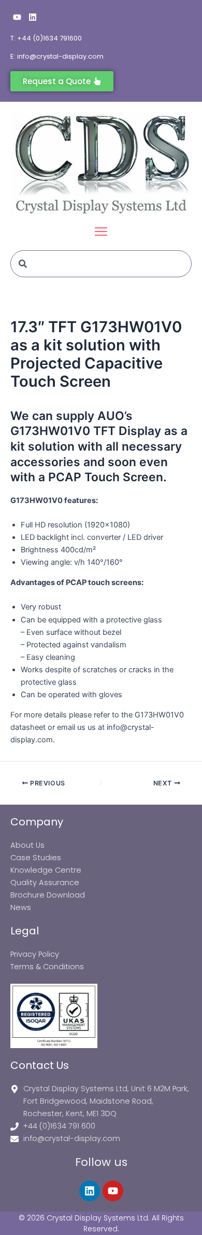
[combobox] (101, 263)
